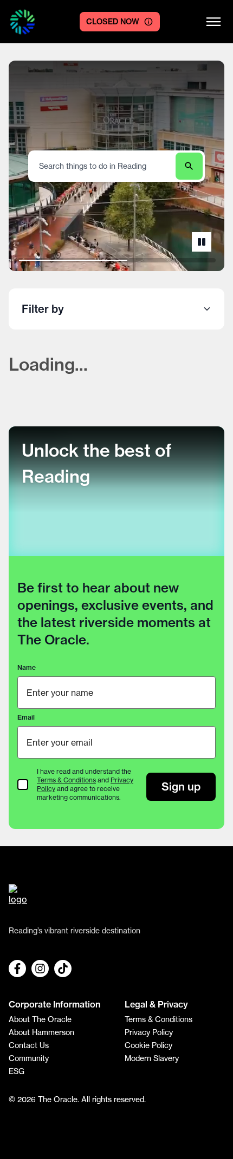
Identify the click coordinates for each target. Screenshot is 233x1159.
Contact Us (29, 1045)
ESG (16, 1071)
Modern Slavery (152, 1058)
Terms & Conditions (66, 780)
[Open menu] (213, 21)
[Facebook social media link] (17, 968)
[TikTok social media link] (63, 968)
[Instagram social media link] (40, 968)
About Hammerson (41, 1032)
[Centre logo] (22, 22)
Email (26, 717)
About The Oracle (40, 1019)
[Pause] (201, 242)
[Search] (189, 166)
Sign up (180, 786)
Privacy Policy (149, 1032)
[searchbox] (103, 166)
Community (29, 1058)
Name (26, 667)
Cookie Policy (148, 1045)
